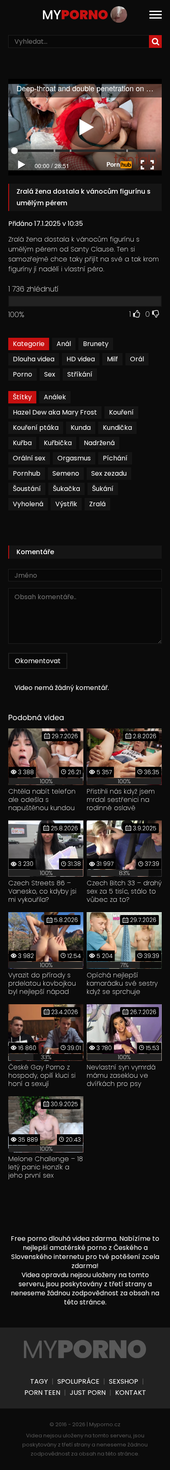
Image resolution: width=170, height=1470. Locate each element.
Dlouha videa (33, 359)
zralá (97, 504)
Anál (64, 344)
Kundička (117, 427)
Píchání (115, 458)
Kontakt (130, 1392)
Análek (55, 397)
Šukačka (66, 488)
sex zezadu (109, 473)
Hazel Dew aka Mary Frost (55, 412)
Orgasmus (74, 458)
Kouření (121, 412)
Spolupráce (78, 1381)
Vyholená (28, 504)
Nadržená (99, 443)
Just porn (88, 1392)
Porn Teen (42, 1392)
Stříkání (79, 374)
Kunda (81, 427)
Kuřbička (58, 443)
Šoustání (27, 488)
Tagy (39, 1381)
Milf (112, 359)
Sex (49, 374)
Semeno (65, 473)
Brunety (96, 344)
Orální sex (29, 458)
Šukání (102, 488)
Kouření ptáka (36, 427)
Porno (22, 374)
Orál (137, 359)
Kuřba (22, 443)
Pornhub (26, 473)
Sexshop (123, 1381)
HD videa (80, 359)
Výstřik (66, 504)
